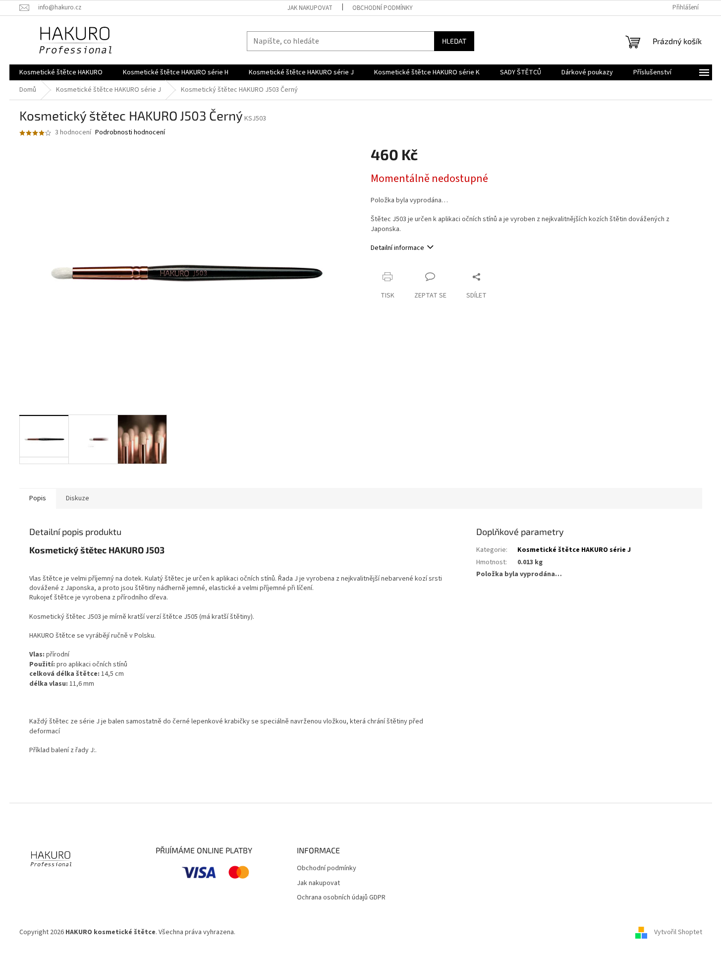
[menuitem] (60, 72)
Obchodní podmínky (382, 7)
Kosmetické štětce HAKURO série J (574, 550)
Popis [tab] (37, 498)
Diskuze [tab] (77, 498)
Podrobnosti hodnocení (130, 132)
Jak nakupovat (310, 7)
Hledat (454, 41)
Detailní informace (397, 248)
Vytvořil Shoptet (678, 932)
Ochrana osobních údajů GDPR (341, 897)
